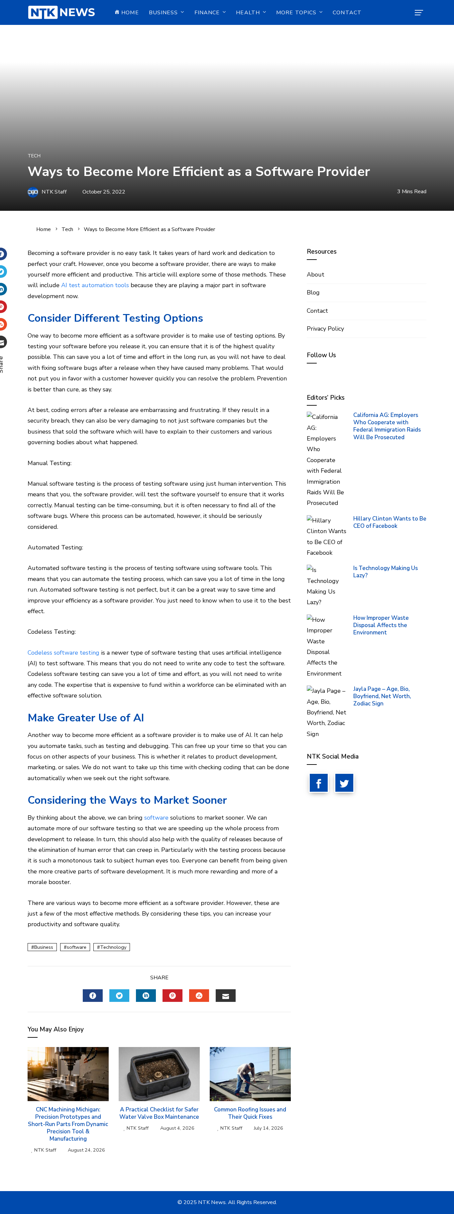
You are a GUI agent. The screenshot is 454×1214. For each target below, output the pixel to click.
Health (248, 12)
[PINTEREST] (172, 995)
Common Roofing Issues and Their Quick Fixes (250, 1113)
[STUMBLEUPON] (199, 995)
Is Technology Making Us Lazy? (385, 571)
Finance (207, 12)
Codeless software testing (63, 653)
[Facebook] (319, 783)
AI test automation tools (95, 285)
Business (163, 12)
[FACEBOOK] (93, 995)
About (315, 275)
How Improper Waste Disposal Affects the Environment (381, 625)
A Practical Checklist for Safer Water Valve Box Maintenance (159, 1113)
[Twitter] (344, 783)
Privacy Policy (325, 329)
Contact (347, 12)
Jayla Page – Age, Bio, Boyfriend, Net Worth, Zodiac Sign (382, 696)
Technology (113, 947)
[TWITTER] (119, 995)
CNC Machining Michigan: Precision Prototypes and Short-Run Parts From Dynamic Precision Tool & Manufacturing (68, 1124)
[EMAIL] (226, 995)
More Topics (296, 12)
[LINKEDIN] (146, 995)
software (156, 818)
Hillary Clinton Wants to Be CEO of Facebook (389, 522)
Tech (34, 155)
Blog (313, 292)
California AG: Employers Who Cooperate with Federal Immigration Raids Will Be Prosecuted (387, 426)
